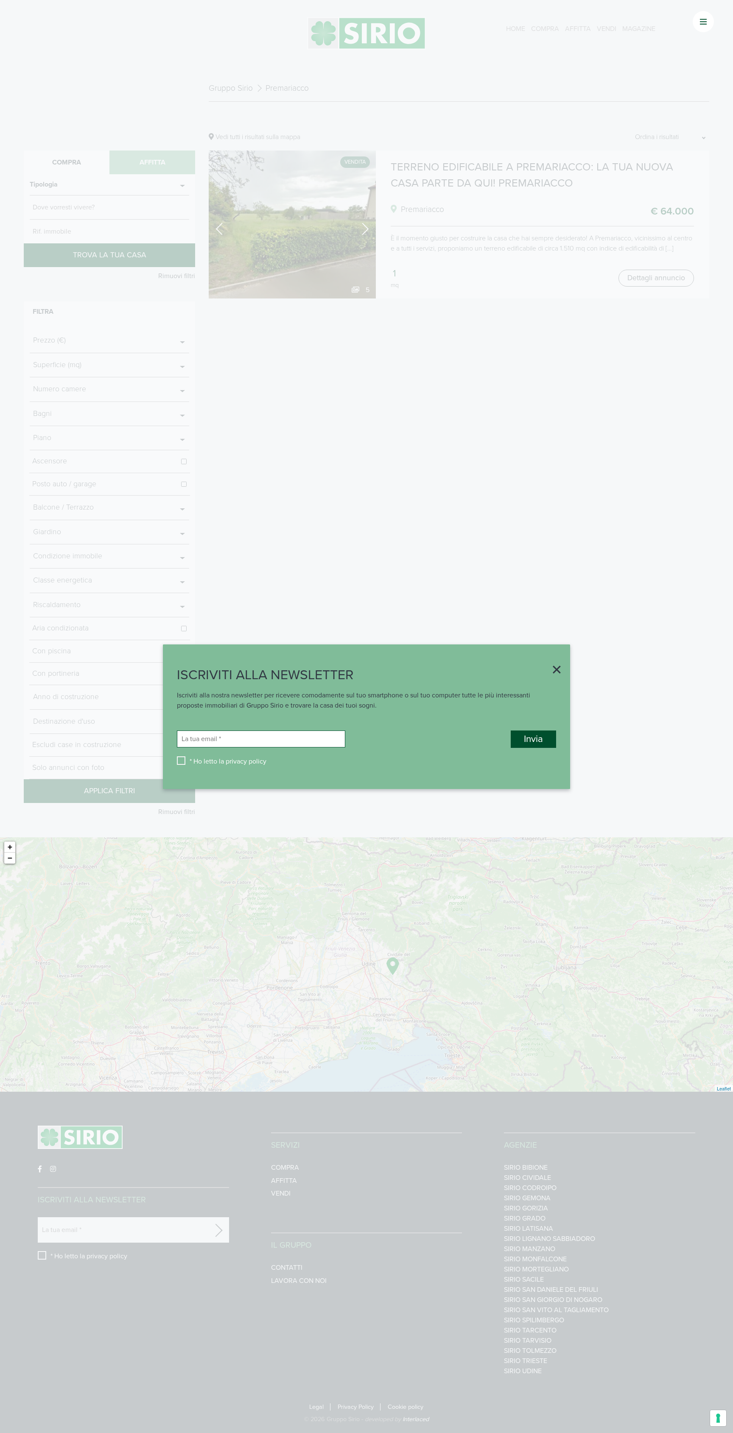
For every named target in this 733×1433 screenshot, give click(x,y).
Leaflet (724, 1088)
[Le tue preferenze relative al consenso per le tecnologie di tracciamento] (718, 1418)
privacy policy (246, 761)
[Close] (553, 670)
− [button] (10, 857)
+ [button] (10, 846)
